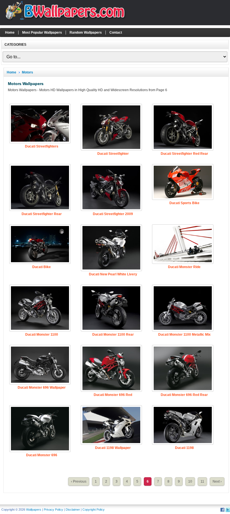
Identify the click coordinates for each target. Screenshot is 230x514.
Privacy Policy (53, 509)
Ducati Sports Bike (184, 203)
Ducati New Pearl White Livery (113, 274)
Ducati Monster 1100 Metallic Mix (184, 334)
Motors (27, 72)
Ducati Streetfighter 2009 (113, 214)
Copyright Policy (93, 509)
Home (10, 32)
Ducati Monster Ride (184, 267)
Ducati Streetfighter (113, 154)
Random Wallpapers (86, 32)
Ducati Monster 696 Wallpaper (42, 387)
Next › (217, 481)
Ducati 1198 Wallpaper (113, 448)
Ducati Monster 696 (41, 455)
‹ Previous (78, 481)
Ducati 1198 (184, 448)
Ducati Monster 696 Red (113, 395)
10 (190, 481)
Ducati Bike (41, 267)
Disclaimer (73, 509)
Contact (115, 32)
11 (202, 481)
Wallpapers (33, 509)
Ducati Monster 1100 (41, 334)
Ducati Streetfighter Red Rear (184, 154)
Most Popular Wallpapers (42, 32)
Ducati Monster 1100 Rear (113, 334)
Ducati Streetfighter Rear (42, 214)
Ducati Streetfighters (41, 146)
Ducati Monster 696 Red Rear (184, 395)
